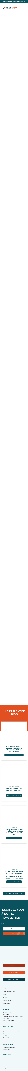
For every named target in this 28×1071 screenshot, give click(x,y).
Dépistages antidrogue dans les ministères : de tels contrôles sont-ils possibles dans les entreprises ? (14, 748)
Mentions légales (7, 1049)
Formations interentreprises (9, 1033)
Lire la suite (7, 539)
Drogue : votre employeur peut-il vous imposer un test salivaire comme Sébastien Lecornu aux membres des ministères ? (14, 875)
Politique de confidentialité (9, 1047)
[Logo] (10, 8)
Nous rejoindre (6, 1037)
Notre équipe (6, 1014)
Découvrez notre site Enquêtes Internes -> (14, 1)
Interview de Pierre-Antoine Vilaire (14, 755)
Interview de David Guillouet (14, 795)
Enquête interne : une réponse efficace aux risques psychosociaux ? (14, 790)
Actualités (5, 1035)
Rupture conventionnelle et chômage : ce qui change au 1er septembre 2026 (13, 514)
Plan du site (5, 1051)
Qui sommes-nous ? (7, 1012)
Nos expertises (6, 1030)
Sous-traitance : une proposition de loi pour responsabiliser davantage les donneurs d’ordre (14, 669)
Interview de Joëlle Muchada (14, 838)
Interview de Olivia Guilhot (14, 881)
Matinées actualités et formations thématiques (13, 1031)
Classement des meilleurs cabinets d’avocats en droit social (13, 1017)
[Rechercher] (20, 342)
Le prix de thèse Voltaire (8, 1020)
